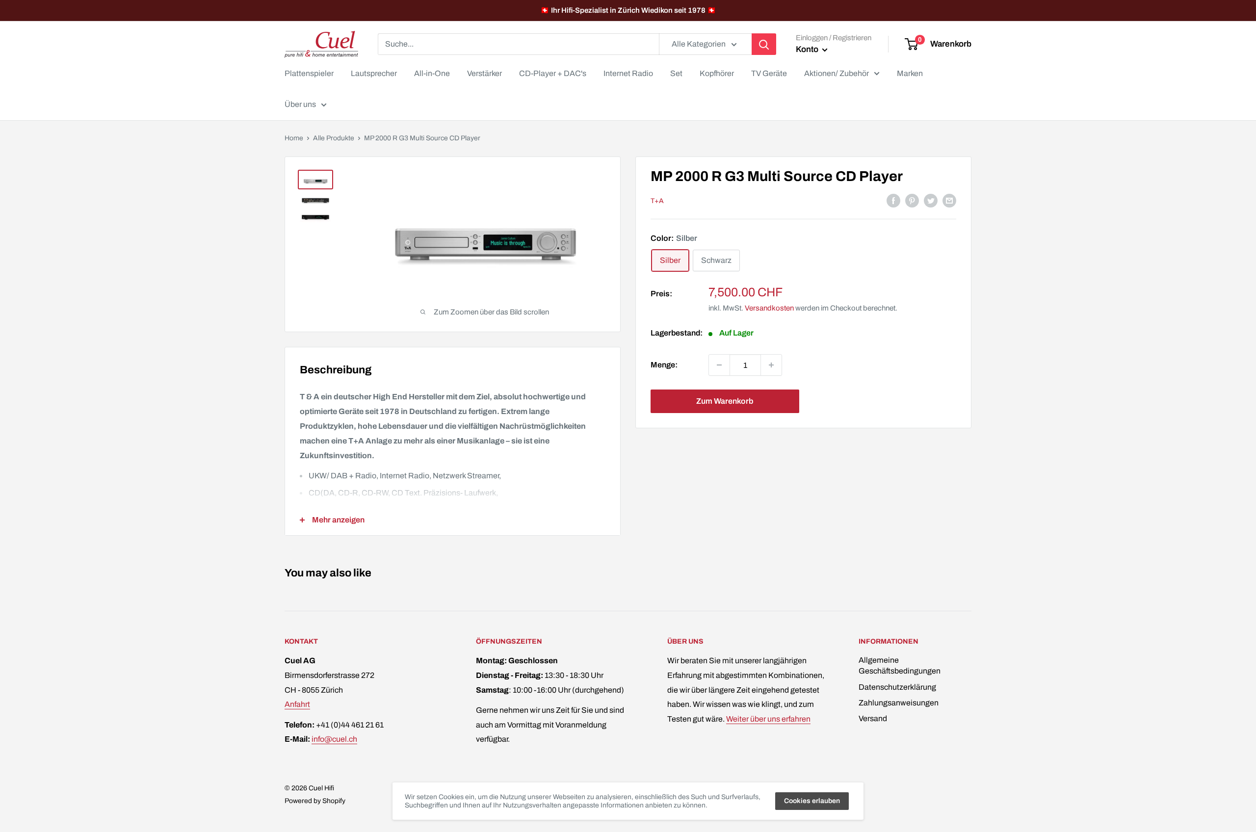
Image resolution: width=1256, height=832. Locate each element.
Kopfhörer (717, 73)
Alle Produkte (333, 138)
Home (294, 138)
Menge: (664, 365)
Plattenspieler (309, 73)
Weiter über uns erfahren (768, 719)
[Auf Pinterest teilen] (912, 200)
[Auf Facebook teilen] (893, 200)
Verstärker (484, 73)
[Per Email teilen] (949, 200)
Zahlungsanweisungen (899, 703)
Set (676, 73)
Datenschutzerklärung (897, 687)
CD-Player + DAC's (552, 73)
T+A (657, 201)
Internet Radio (628, 73)
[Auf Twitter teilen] (931, 200)
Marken (910, 73)
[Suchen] (764, 44)
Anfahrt (297, 704)
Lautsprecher (374, 73)
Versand (873, 718)
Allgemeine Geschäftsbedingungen (900, 665)
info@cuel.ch (334, 739)
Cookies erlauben (812, 801)
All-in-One (432, 73)
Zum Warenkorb (724, 401)
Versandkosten (769, 308)
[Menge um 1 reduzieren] (719, 365)
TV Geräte (769, 73)
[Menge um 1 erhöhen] (771, 365)
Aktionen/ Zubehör (836, 73)
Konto (808, 49)
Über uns (300, 104)
